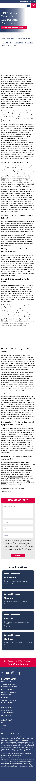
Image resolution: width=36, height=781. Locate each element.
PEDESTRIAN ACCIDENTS (8, 692)
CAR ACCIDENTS (6, 681)
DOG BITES (4, 697)
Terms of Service (13, 755)
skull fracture (15, 232)
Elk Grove (8, 639)
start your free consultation (14, 27)
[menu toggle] (28, 6)
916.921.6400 (9, 710)
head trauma (25, 186)
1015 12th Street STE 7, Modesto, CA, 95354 (16, 601)
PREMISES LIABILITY (7, 702)
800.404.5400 (10, 712)
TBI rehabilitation (8, 406)
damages (21, 267)
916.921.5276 (7, 715)
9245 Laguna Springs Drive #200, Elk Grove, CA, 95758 (19, 642)
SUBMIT (18, 555)
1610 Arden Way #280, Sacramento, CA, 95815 (17, 581)
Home (3, 36)
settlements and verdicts (15, 477)
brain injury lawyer (29, 321)
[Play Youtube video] (18, 336)
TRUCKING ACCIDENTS (8, 684)
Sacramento (10, 577)
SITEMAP (4, 725)
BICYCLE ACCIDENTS (7, 689)
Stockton (8, 618)
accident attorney (29, 450)
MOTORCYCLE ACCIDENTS (9, 687)
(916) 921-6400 (9, 583)
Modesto (8, 598)
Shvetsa (14, 488)
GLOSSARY (4, 728)
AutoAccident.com (12, 574)
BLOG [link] (3, 723)
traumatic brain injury (21, 363)
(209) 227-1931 (9, 604)
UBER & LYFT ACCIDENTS (8, 700)
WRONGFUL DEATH (6, 695)
